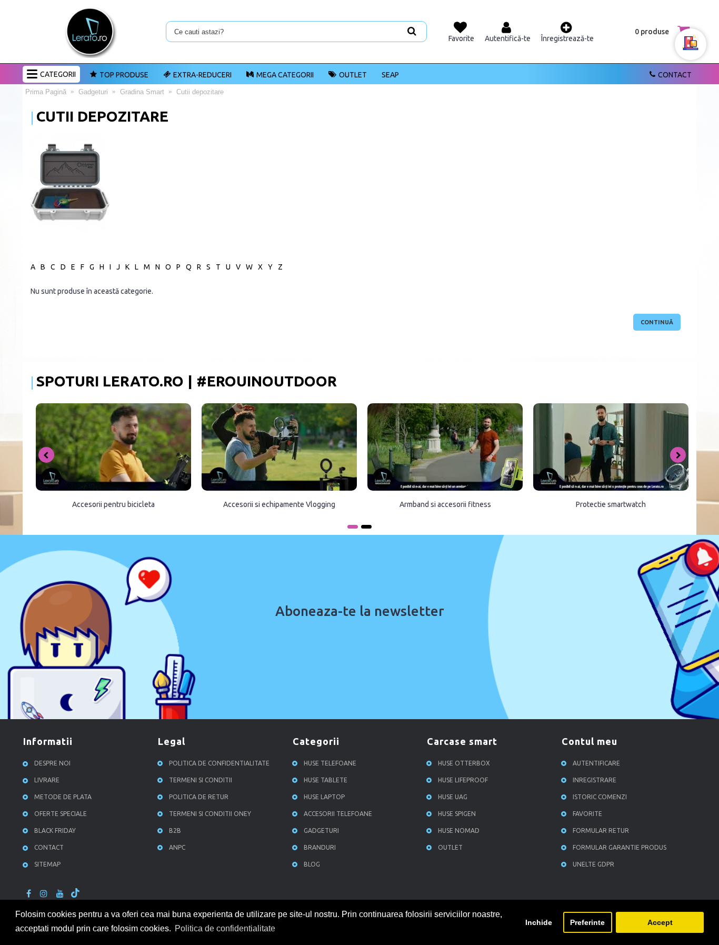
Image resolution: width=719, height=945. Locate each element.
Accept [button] (660, 922)
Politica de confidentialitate (219, 763)
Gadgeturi (321, 830)
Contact (675, 75)
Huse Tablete (325, 780)
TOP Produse (123, 75)
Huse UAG (452, 796)
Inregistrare (594, 780)
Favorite (587, 813)
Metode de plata (63, 796)
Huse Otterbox (464, 763)
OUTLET (353, 75)
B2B (175, 830)
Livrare (46, 780)
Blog (312, 864)
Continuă (657, 322)
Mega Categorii (285, 75)
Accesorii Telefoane (338, 813)
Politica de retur (198, 796)
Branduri (320, 847)
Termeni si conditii (200, 780)
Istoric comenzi (600, 796)
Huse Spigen (457, 813)
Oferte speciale (60, 813)
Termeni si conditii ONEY (210, 813)
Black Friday (55, 830)
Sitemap (47, 864)
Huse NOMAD (459, 830)
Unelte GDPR (593, 864)
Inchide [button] (538, 922)
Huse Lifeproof (463, 780)
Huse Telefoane (330, 763)
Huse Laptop (324, 796)
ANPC (177, 847)
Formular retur (601, 830)
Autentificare (596, 763)
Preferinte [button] (587, 922)
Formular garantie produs (619, 847)
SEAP (390, 75)
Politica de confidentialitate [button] (225, 928)
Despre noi (52, 763)
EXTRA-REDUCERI (202, 75)
